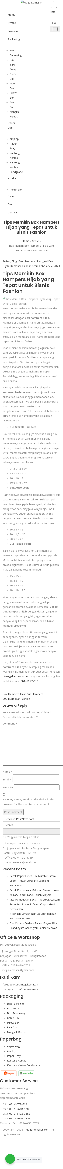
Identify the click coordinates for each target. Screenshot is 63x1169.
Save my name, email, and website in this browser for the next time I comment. (29, 802)
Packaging (10, 39)
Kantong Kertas (16, 1060)
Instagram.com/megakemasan (21, 989)
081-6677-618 (29, 681)
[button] (54, 7)
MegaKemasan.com (37, 1129)
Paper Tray (14, 1055)
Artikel (35, 241)
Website (8, 787)
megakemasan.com (17, 676)
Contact (10, 212)
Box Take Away (13, 64)
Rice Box (12, 1027)
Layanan (10, 31)
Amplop (14, 139)
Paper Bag (10, 125)
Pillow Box (13, 1022)
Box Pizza (13, 1008)
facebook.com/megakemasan (20, 984)
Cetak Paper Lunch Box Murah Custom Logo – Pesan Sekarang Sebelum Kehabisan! (33, 880)
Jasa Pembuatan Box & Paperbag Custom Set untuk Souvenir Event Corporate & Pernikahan (35, 904)
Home (10, 14)
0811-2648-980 (19, 1109)
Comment (10, 723)
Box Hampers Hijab (30, 261)
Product (10, 178)
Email (7, 779)
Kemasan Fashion (19, 698)
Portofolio (16, 189)
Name (7, 771)
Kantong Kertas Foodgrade (16, 167)
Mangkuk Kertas (16, 1032)
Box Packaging (15, 1003)
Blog (10, 204)
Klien (10, 196)
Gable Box (13, 1018)
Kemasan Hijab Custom (24, 266)
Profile (10, 22)
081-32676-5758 (19, 1118)
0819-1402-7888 (19, 1113)
